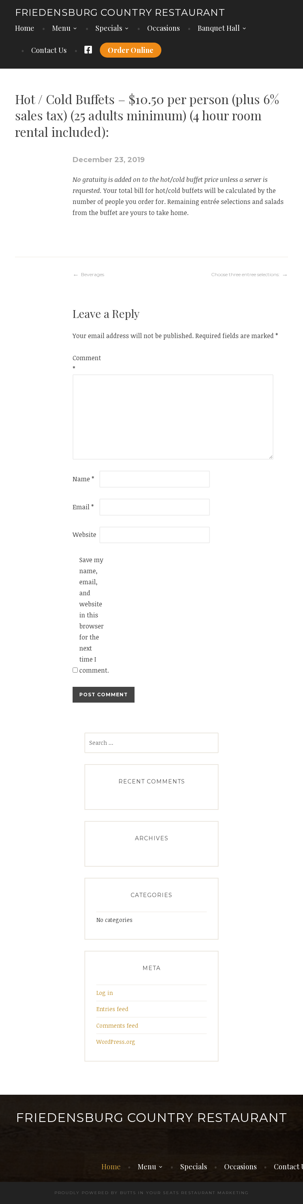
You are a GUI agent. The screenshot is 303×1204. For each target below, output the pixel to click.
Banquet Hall (219, 28)
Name (83, 479)
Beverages (92, 274)
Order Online (130, 50)
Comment (85, 363)
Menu (61, 28)
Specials (108, 28)
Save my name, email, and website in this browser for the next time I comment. (92, 615)
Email (83, 507)
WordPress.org (115, 1041)
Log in (104, 992)
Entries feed (112, 1009)
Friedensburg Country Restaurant (120, 12)
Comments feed (117, 1025)
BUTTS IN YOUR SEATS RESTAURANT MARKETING (184, 1192)
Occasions (163, 28)
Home (24, 28)
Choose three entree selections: (245, 274)
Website (84, 534)
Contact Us (49, 50)
